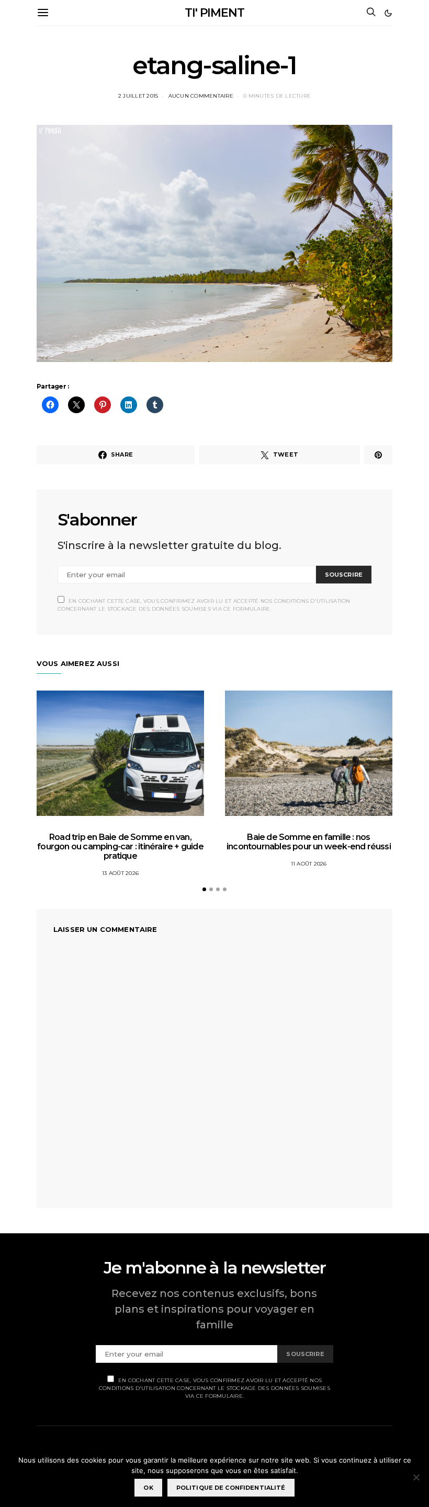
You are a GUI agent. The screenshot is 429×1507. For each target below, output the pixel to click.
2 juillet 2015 (138, 95)
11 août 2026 (309, 863)
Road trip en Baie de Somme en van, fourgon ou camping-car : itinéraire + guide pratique (120, 846)
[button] (388, 13)
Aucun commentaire (200, 95)
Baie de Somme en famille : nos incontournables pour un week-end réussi (309, 841)
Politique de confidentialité (231, 1487)
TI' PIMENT (214, 13)
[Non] (416, 1477)
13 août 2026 (120, 873)
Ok (148, 1487)
